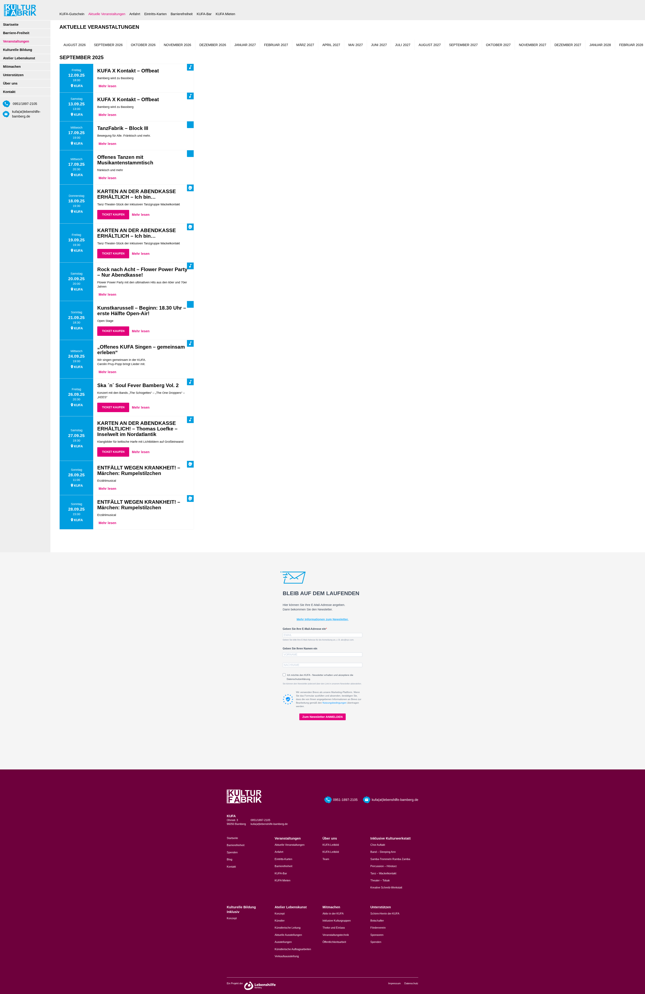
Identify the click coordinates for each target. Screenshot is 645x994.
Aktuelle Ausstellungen (288, 934)
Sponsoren (376, 934)
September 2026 (108, 45)
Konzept (232, 918)
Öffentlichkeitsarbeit (334, 942)
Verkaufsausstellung (287, 956)
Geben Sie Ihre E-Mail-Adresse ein (304, 628)
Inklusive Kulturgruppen (336, 920)
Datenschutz (411, 983)
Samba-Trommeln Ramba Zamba (390, 859)
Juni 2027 (379, 45)
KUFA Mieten (225, 14)
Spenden (232, 852)
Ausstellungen (283, 942)
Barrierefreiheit (182, 14)
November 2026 (177, 45)
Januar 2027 (245, 45)
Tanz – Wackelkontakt (383, 873)
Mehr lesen (107, 86)
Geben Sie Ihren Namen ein (300, 648)
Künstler (280, 920)
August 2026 (74, 45)
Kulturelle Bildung (17, 50)
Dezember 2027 (567, 45)
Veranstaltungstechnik (335, 934)
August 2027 (430, 45)
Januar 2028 (600, 45)
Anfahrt (134, 14)
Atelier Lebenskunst (19, 58)
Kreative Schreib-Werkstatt (386, 887)
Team (325, 859)
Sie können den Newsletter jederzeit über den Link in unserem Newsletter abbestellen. (322, 684)
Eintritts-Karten (155, 14)
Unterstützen (13, 75)
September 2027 (463, 45)
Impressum (394, 983)
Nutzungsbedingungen (334, 702)
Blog (229, 859)
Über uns (10, 83)
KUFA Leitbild (330, 844)
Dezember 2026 (212, 45)
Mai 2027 (355, 45)
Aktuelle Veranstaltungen (106, 14)
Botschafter (377, 920)
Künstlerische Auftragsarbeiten (293, 949)
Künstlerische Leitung (287, 927)
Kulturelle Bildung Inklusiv (241, 909)
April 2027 (331, 45)
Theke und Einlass (333, 927)
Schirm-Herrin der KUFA (384, 913)
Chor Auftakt (377, 844)
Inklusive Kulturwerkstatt (390, 838)
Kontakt (9, 92)
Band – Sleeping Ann (383, 851)
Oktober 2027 (498, 45)
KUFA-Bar (204, 14)
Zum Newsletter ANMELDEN (322, 717)
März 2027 (305, 45)
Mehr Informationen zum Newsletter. (323, 619)
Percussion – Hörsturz (383, 866)
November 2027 (532, 45)
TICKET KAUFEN (113, 214)
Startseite (10, 24)
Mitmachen (12, 66)
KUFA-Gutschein (71, 14)
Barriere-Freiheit (16, 33)
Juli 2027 (402, 45)
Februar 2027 (276, 45)
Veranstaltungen (16, 41)
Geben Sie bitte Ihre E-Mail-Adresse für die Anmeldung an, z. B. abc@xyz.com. (318, 640)
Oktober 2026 (143, 45)
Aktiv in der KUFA (333, 913)
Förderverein (378, 927)
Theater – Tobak (380, 880)
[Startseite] (20, 10)
